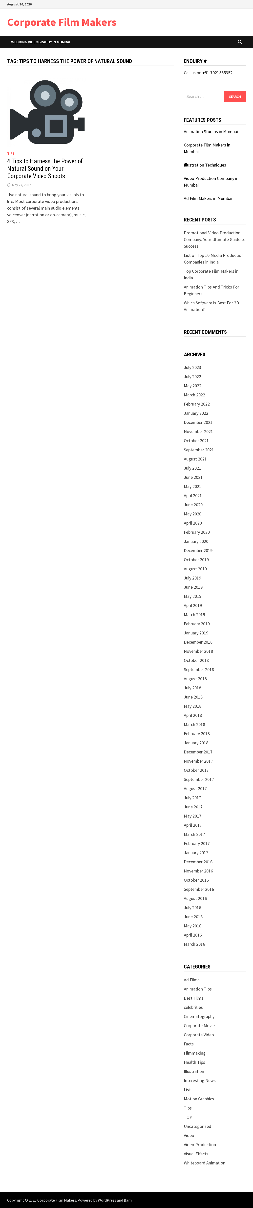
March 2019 (194, 614)
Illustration (194, 1071)
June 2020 (193, 504)
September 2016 (199, 889)
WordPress (107, 1200)
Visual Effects (196, 1154)
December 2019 (198, 550)
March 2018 (194, 724)
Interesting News (200, 1080)
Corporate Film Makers (62, 22)
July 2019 (192, 578)
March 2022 (194, 395)
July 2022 (192, 376)
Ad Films (192, 980)
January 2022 (196, 413)
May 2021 (192, 486)
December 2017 (198, 752)
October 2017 (196, 770)
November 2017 (198, 761)
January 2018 (196, 743)
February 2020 (197, 532)
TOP (188, 1117)
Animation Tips (198, 989)
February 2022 (197, 404)
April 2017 (193, 825)
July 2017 (192, 797)
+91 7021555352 (217, 72)
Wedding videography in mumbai (40, 41)
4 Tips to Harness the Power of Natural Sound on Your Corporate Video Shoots (45, 169)
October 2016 (196, 880)
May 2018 (192, 706)
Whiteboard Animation (204, 1163)
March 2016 (194, 944)
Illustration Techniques (205, 165)
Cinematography (199, 1016)
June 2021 (193, 477)
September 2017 (199, 779)
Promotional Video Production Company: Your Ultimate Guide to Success (215, 239)
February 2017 (197, 843)
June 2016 (193, 916)
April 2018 (193, 715)
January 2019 (196, 633)
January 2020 (196, 541)
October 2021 (196, 440)
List (187, 1089)
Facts (189, 1044)
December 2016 (198, 862)
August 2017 (195, 788)
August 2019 (195, 569)
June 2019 (193, 587)
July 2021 (192, 468)
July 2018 (192, 688)
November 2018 (198, 651)
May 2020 (192, 514)
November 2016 (198, 871)
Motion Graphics (199, 1099)
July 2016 (192, 907)
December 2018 (198, 642)
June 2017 (193, 807)
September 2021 (199, 450)
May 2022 (192, 385)
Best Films (193, 998)
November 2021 (198, 431)
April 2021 (193, 495)
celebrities (193, 1007)
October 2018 (196, 660)
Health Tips (194, 1062)
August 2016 (195, 898)
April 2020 (193, 523)
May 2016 (192, 926)
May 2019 (192, 596)
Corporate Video (199, 1035)
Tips (11, 153)
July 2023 (192, 367)
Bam (128, 1200)
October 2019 (196, 559)
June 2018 (193, 697)
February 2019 (197, 624)
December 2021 (198, 422)
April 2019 (193, 605)
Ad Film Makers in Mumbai (208, 198)
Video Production (200, 1144)
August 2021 (195, 459)
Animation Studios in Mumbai (211, 131)
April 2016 (193, 935)
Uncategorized (197, 1126)
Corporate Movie (199, 1025)
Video (189, 1135)
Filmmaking (195, 1053)
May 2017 (192, 816)
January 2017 (196, 852)
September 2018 (199, 669)
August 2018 (195, 678)
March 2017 (194, 834)
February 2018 (197, 733)
